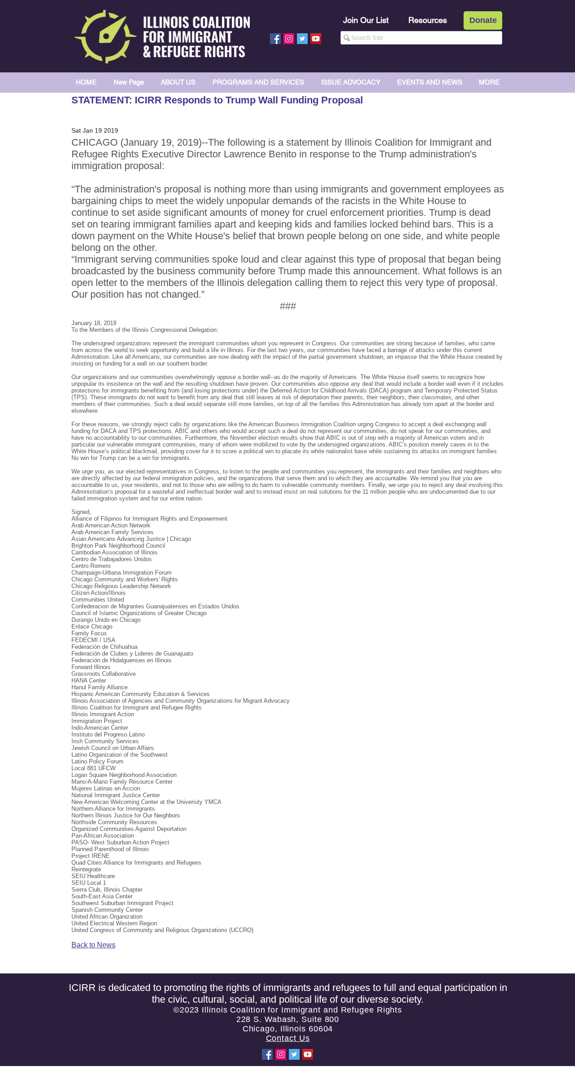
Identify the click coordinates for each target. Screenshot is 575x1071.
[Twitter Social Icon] (302, 38)
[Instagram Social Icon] (288, 38)
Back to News (93, 945)
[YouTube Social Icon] (315, 38)
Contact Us (288, 1038)
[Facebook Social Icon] (275, 38)
